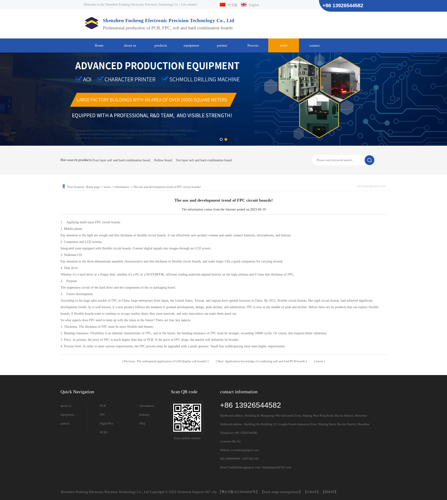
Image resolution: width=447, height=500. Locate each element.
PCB (103, 405)
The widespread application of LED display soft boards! (165, 361)
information (121, 187)
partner (222, 45)
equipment (191, 45)
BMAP (330, 492)
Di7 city (211, 492)
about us (130, 45)
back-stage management (281, 492)
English (254, 5)
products (160, 45)
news (283, 45)
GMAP (312, 492)
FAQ (142, 423)
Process (252, 45)
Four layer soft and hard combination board (121, 160)
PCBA (104, 432)
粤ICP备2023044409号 (238, 492)
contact (314, 45)
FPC (102, 414)
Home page (93, 187)
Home (99, 45)
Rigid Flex (106, 423)
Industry (144, 414)
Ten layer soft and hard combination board (204, 160)
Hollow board (163, 160)
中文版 (232, 5)
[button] (221, 139)
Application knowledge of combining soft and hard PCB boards (261, 361)
